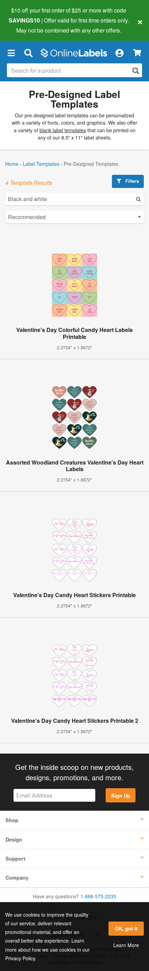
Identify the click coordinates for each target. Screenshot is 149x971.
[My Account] (119, 53)
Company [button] (17, 877)
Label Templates (41, 163)
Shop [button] (12, 820)
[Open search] (136, 70)
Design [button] (14, 839)
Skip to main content (25, 24)
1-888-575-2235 (98, 896)
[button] (11, 53)
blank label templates (63, 130)
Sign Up (120, 795)
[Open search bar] (28, 53)
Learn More (126, 945)
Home (11, 163)
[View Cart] (137, 53)
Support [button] (15, 858)
